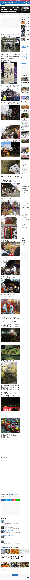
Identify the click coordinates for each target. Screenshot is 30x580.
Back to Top (15, 575)
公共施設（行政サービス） (25, 201)
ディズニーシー (24, 238)
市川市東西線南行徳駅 (7, 11)
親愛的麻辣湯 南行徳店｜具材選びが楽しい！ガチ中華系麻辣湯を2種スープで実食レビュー (14, 558)
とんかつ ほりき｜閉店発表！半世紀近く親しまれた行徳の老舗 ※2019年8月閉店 (25, 119)
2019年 (12, 494)
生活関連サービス (24, 242)
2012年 (14, 496)
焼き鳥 (27, 49)
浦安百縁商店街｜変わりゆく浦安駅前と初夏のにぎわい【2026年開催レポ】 (27, 35)
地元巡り (26, 46)
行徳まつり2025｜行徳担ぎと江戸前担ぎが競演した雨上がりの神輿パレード (15, 569)
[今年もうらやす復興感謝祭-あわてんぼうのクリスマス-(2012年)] (2, 521)
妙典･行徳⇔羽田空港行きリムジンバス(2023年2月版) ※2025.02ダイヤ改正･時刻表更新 (25, 101)
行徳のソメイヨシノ (24, 54)
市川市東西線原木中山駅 (25, 186)
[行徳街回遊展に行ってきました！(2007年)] (2, 527)
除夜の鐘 (23, 61)
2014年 (16, 494)
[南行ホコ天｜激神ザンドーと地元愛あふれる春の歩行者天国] (23, 39)
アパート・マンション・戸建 (25, 207)
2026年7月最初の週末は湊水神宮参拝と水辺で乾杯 (27, 30)
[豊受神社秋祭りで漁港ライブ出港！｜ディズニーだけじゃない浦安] (2, 541)
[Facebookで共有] (3, 500)
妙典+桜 (17, 4)
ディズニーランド (24, 240)
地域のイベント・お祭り (25, 194)
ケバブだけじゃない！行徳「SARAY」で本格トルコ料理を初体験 (27, 23)
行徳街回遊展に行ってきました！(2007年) (9, 525)
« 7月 (22, 174)
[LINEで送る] (18, 500)
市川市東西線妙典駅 (24, 184)
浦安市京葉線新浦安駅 (24, 137)
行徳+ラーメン (7, 4)
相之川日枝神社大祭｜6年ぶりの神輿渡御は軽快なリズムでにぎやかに (24, 569)
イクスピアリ (23, 236)
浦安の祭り (23, 49)
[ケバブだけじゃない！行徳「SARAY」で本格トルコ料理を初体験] (23, 22)
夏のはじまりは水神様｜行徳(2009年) (9, 535)
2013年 (17, 494)
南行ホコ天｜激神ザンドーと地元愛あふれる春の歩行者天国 (5, 557)
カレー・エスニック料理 (25, 203)
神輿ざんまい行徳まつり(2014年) (8, 530)
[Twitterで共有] (6, 500)
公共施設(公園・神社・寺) (25, 227)
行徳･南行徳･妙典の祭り (12, 11)
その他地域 (23, 192)
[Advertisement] (10, 22)
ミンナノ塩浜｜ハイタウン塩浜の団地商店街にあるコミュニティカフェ (5, 569)
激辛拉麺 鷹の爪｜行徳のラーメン (25, 152)
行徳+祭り (11, 4)
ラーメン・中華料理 (24, 217)
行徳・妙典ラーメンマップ (24, 127)
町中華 (23, 51)
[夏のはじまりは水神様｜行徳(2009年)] (2, 536)
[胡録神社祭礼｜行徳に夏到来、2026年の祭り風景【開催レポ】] (23, 27)
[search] (28, 4)
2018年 (14, 494)
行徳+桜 (14, 4)
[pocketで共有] (14, 500)
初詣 (23, 46)
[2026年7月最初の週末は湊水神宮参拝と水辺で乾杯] (23, 31)
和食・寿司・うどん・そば (25, 224)
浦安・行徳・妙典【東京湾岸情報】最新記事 (15, 0)
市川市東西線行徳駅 (24, 111)
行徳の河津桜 (24, 56)
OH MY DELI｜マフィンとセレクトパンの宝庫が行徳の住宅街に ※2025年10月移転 (25, 92)
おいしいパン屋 (24, 205)
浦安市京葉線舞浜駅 (24, 190)
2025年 (10, 494)
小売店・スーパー (24, 244)
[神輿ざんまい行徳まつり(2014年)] (2, 531)
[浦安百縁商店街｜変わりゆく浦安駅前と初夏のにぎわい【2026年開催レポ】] (23, 35)
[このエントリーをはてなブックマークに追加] (10, 500)
